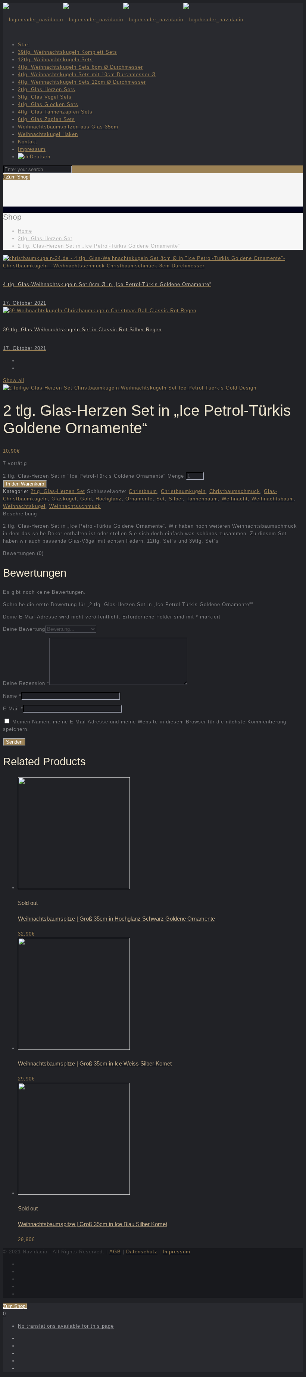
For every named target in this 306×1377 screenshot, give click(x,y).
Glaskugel (63, 499)
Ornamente (139, 499)
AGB (115, 1252)
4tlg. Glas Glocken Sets (48, 104)
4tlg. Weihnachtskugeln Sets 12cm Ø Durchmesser (82, 82)
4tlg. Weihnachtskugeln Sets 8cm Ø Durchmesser (80, 67)
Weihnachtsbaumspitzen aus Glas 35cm (68, 127)
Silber (176, 499)
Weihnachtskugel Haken (48, 134)
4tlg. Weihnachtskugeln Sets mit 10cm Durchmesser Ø (87, 74)
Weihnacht (235, 499)
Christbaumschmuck (234, 491)
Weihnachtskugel (24, 506)
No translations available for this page (66, 1326)
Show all (13, 380)
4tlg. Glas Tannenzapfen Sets (55, 112)
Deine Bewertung (24, 629)
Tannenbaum (202, 499)
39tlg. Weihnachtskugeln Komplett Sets (67, 52)
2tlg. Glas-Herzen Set (45, 238)
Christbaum (143, 491)
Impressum (32, 149)
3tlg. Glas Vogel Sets (45, 97)
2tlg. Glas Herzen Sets (46, 89)
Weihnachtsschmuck (75, 506)
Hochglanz (109, 499)
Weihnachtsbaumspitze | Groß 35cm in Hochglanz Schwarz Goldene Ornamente (116, 918)
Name (12, 696)
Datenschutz (141, 1252)
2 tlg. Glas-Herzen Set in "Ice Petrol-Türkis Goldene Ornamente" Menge (93, 476)
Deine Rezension (26, 683)
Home (25, 231)
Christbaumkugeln (183, 491)
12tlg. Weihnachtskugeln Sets (55, 59)
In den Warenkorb (25, 484)
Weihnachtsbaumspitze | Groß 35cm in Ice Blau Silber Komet (92, 1224)
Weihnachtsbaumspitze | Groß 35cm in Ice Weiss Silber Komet (95, 1063)
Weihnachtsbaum (273, 499)
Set (160, 499)
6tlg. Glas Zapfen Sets (46, 119)
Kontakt (27, 142)
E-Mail (13, 708)
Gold (86, 499)
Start (24, 44)
